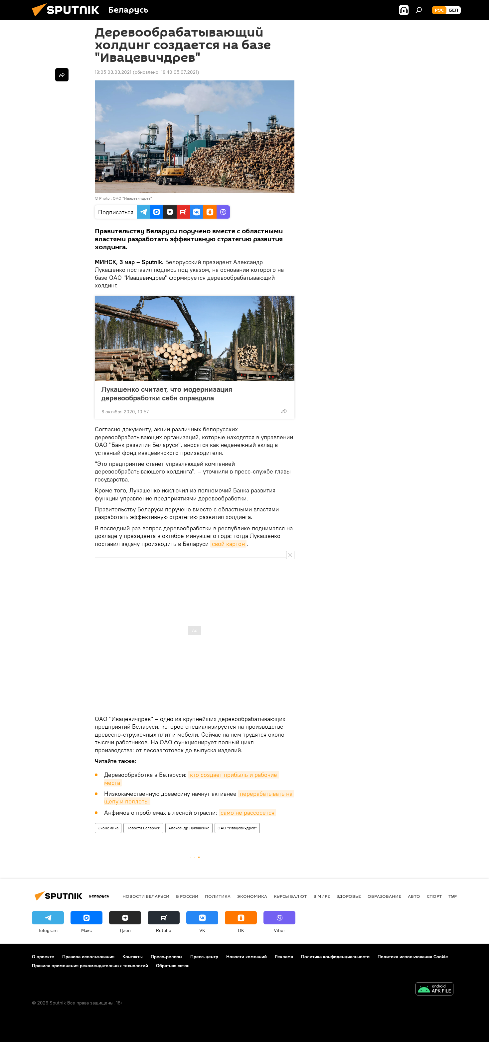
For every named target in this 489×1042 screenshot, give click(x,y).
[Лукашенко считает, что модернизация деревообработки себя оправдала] (194, 338)
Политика (218, 896)
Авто (414, 896)
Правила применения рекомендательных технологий (90, 966)
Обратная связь (172, 966)
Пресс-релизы (166, 957)
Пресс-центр (204, 957)
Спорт (434, 896)
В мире (321, 896)
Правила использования (88, 957)
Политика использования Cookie (413, 957)
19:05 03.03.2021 (113, 72)
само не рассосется (247, 812)
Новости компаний (246, 957)
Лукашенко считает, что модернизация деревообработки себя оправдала (166, 393)
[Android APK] (434, 989)
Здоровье (349, 896)
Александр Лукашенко (189, 827)
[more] (284, 411)
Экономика (108, 827)
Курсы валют (290, 896)
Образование (384, 896)
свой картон (228, 544)
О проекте (43, 957)
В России (187, 896)
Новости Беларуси (143, 827)
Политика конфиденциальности (335, 957)
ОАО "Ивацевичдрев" (237, 827)
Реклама (284, 957)
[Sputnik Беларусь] (68, 18)
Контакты (132, 957)
